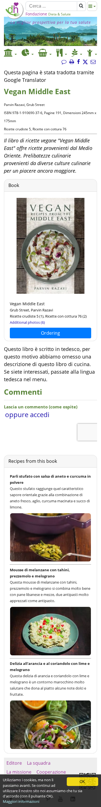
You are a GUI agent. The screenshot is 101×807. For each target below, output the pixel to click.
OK (82, 782)
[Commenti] (64, 62)
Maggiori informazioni (21, 801)
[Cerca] (81, 6)
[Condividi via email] (93, 62)
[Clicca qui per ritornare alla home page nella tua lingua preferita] (14, 18)
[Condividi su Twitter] (85, 62)
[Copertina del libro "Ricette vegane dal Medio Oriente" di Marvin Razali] (50, 292)
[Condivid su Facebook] (78, 62)
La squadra (39, 763)
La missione (19, 772)
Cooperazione (51, 772)
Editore (14, 763)
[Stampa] (71, 62)
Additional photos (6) (27, 322)
